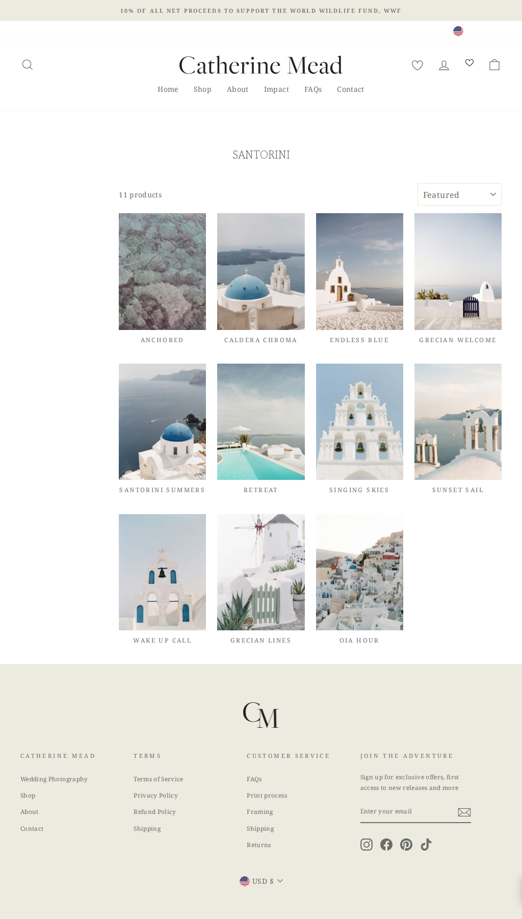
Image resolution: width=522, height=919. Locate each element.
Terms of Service (159, 779)
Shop (203, 89)
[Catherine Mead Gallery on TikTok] (426, 844)
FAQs (313, 89)
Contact (350, 89)
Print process (267, 795)
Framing (260, 811)
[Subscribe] (464, 812)
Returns (259, 844)
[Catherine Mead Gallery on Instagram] (366, 844)
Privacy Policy (156, 795)
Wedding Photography (54, 779)
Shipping (147, 828)
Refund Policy (155, 811)
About (238, 89)
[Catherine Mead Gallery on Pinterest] (406, 844)
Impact (276, 89)
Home (168, 89)
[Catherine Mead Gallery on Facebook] (386, 844)
